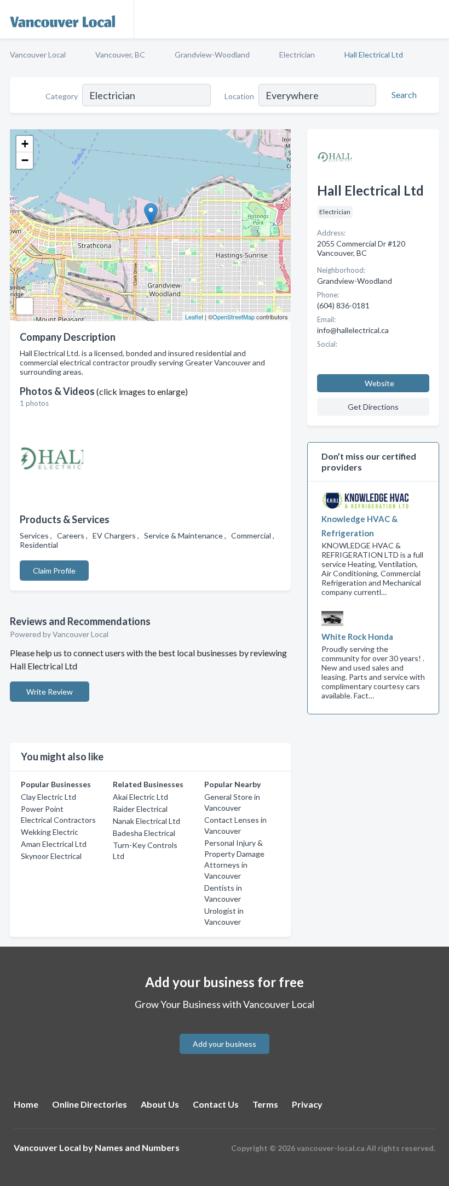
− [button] (24, 160)
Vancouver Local (38, 54)
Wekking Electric (49, 831)
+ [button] (24, 144)
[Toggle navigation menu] (434, 19)
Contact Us (216, 1104)
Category (61, 96)
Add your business (224, 1044)
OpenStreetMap (233, 316)
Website (379, 383)
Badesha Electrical (144, 833)
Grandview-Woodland (212, 54)
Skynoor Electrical (51, 856)
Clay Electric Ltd (48, 796)
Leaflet (194, 316)
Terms (265, 1104)
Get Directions (373, 406)
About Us (160, 1104)
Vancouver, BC (120, 54)
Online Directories (89, 1104)
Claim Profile (54, 570)
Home (26, 1104)
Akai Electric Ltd (140, 796)
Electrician (297, 54)
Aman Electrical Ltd (54, 844)
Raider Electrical (140, 808)
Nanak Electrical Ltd (146, 821)
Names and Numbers (137, 1147)
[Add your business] (224, 1030)
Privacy (307, 1104)
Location (239, 96)
